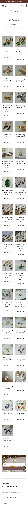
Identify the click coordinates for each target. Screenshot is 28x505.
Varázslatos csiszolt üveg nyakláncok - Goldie (7, 163)
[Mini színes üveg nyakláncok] (7, 430)
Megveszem (7, 57)
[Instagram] (8, 486)
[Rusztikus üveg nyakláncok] (20, 97)
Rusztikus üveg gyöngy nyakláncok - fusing (7, 387)
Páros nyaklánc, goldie (20, 303)
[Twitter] (16, 486)
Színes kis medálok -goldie (7, 245)
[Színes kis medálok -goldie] (7, 236)
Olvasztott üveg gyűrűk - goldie (20, 80)
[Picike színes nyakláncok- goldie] (20, 182)
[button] (22, 5)
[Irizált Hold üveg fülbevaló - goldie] (7, 70)
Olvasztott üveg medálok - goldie (7, 274)
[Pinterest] (11, 486)
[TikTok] (14, 486)
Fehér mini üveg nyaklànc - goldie (20, 162)
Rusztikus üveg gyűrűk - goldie (20, 135)
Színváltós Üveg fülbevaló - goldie (20, 332)
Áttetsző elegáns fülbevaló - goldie (7, 359)
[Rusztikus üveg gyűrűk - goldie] (20, 126)
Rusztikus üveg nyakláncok (20, 107)
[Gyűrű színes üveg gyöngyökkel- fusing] (20, 265)
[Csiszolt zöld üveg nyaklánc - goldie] (7, 182)
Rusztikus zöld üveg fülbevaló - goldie (7, 107)
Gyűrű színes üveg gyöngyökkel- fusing (20, 275)
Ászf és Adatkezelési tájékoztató (9, 492)
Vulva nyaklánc (7, 414)
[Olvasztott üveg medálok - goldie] (7, 265)
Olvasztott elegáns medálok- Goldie (7, 218)
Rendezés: (13, 24)
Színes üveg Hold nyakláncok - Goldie (21, 246)
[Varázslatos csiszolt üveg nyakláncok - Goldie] (7, 153)
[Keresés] (5, 6)
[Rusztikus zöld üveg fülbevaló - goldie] (7, 97)
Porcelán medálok (20, 385)
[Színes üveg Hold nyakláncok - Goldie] (20, 236)
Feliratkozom (14, 469)
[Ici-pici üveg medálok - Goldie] (20, 209)
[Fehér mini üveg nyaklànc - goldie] (20, 153)
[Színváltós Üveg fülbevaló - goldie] (20, 322)
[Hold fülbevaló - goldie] (7, 126)
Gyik (19, 492)
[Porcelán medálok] (20, 376)
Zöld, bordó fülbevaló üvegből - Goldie (20, 52)
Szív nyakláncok (20, 414)
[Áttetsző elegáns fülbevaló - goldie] (7, 349)
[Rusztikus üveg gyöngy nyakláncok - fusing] (7, 376)
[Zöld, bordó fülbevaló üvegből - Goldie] (20, 41)
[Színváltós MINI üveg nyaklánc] (20, 349)
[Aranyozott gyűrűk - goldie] (7, 322)
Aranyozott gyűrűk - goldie (7, 332)
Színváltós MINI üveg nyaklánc (20, 359)
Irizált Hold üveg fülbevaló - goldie (7, 80)
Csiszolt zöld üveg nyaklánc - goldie (7, 191)
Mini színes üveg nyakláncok (7, 440)
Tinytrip (14, 11)
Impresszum (5, 495)
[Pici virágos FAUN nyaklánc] (7, 294)
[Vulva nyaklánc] (7, 405)
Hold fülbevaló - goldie (7, 135)
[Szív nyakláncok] (20, 405)
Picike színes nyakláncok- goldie (20, 191)
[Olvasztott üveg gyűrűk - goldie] (20, 70)
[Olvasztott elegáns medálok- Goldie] (7, 209)
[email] (2, 486)
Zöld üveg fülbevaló (7, 51)
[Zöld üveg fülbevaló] (7, 41)
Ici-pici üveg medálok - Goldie (20, 218)
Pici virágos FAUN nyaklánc (7, 303)
